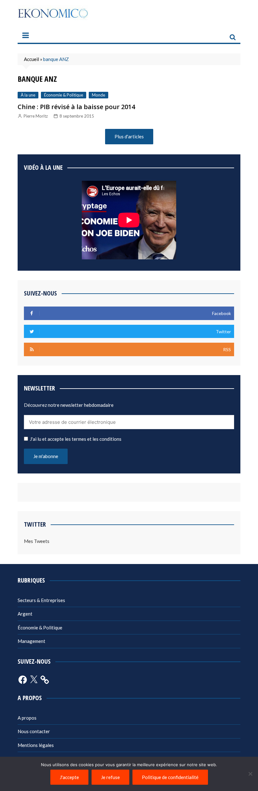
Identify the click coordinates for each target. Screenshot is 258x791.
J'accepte (69, 777)
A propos (27, 718)
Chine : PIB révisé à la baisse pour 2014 (76, 106)
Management (31, 641)
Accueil (31, 59)
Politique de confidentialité (170, 777)
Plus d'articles (129, 136)
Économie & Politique (63, 94)
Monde (98, 94)
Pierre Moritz (36, 116)
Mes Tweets (36, 541)
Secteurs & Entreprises (41, 600)
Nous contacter (34, 731)
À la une (28, 94)
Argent (25, 614)
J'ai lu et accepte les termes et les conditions (75, 439)
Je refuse (110, 777)
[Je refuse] (250, 774)
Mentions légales (36, 745)
